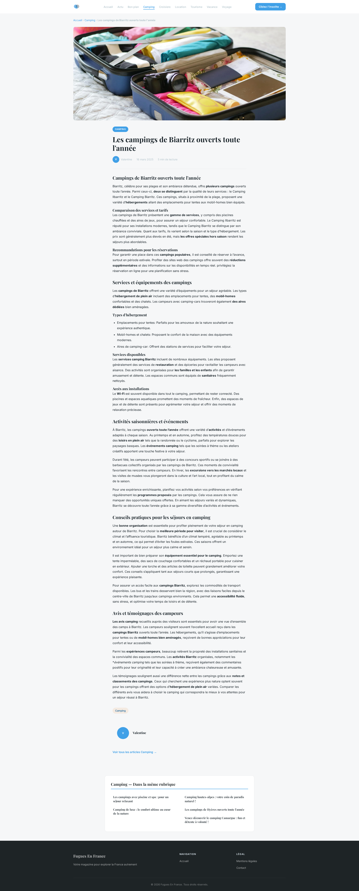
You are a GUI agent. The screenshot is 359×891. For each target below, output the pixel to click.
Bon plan (133, 6)
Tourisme (196, 6)
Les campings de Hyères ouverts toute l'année (214, 809)
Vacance (212, 6)
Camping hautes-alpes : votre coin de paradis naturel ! (214, 799)
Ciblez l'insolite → (270, 6)
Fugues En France (89, 855)
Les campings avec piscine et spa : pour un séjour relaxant (140, 799)
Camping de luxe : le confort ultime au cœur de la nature (142, 811)
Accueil (108, 6)
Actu (120, 6)
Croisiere (165, 6)
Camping (149, 6)
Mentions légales (246, 861)
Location (180, 6)
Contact (241, 867)
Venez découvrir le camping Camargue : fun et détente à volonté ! (215, 820)
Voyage (226, 6)
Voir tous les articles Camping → (135, 752)
